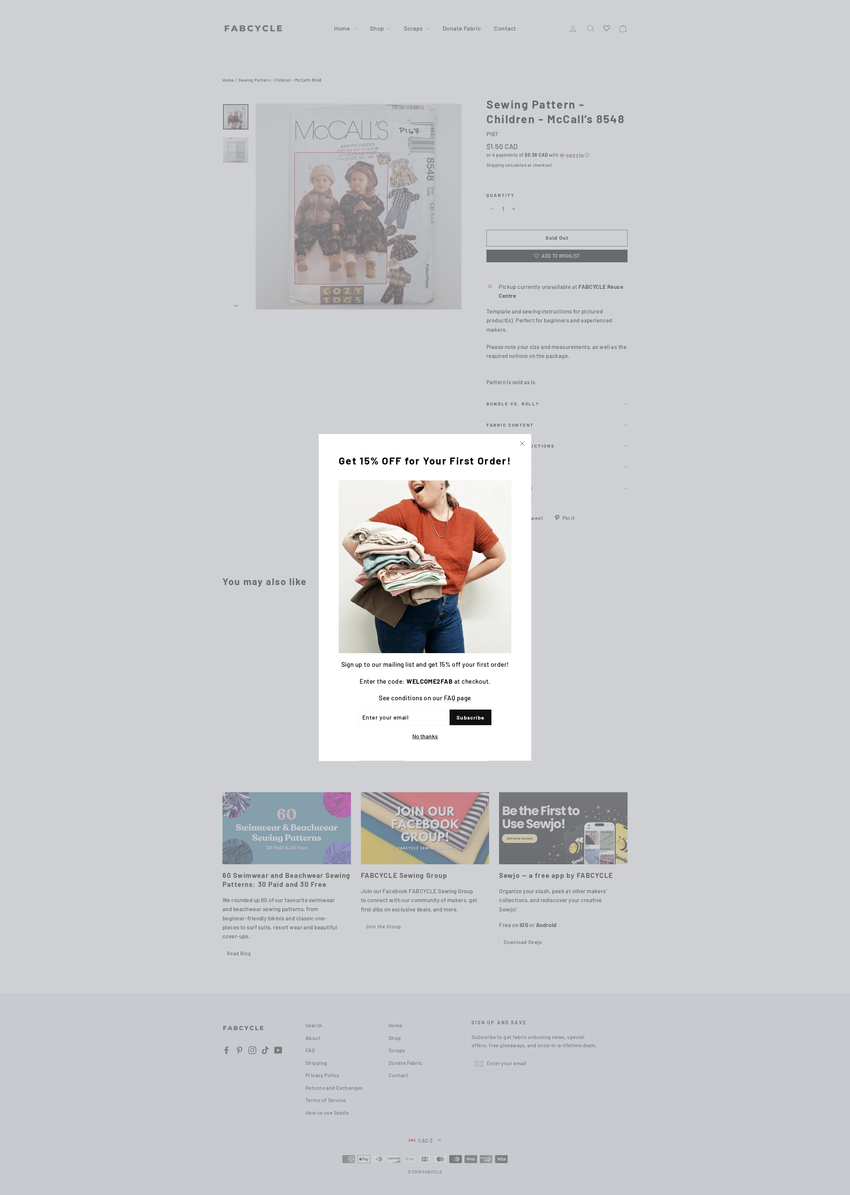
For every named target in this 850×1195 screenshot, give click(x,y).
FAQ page (457, 698)
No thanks (425, 736)
